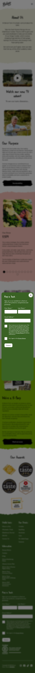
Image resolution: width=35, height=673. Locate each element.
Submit (8, 345)
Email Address (9, 317)
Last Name (21, 308)
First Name (8, 308)
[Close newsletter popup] (31, 295)
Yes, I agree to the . (17, 338)
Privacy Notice (20, 333)
